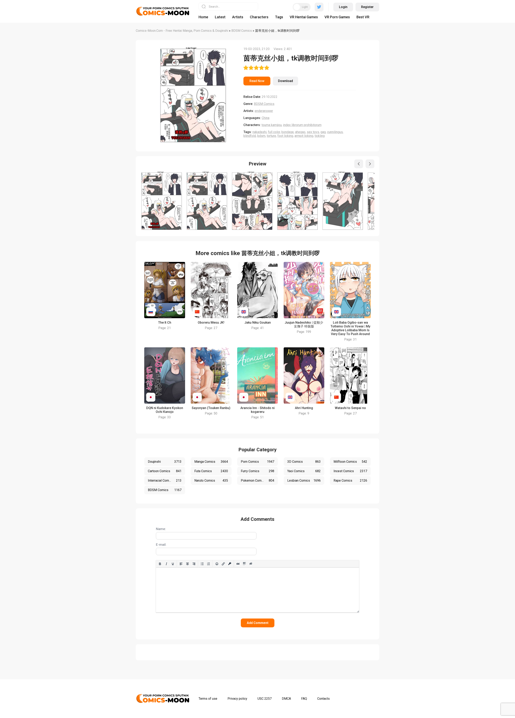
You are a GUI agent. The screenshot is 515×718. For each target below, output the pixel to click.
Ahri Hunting (304, 408)
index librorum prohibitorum (302, 125)
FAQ (304, 699)
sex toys (313, 132)
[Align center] (187, 563)
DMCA (286, 699)
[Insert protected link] (230, 563)
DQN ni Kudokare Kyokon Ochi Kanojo (164, 410)
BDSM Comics (264, 104)
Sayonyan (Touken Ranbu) (211, 408)
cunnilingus (335, 132)
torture (271, 136)
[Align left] (181, 563)
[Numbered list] (208, 563)
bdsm (261, 136)
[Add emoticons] (217, 563)
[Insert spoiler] (244, 563)
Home (203, 17)
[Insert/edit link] (223, 563)
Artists (237, 17)
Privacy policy (237, 699)
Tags (279, 17)
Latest (220, 17)
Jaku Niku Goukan (257, 322)
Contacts (323, 699)
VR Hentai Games (304, 17)
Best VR (362, 17)
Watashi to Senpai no (350, 408)
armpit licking (304, 136)
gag (323, 132)
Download (285, 81)
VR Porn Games (337, 17)
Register (367, 7)
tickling (320, 136)
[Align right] (194, 563)
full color (274, 132)
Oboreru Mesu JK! (211, 322)
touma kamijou (272, 125)
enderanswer (264, 111)
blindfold (249, 136)
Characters (259, 17)
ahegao (300, 132)
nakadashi (259, 132)
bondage (287, 132)
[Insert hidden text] (251, 563)
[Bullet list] (202, 563)
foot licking (285, 136)
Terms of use (208, 699)
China (265, 118)
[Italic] (166, 563)
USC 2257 (265, 699)
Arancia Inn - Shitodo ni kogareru (257, 410)
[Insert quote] (238, 563)
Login (343, 7)
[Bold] (160, 563)
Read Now (256, 81)
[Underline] (173, 563)
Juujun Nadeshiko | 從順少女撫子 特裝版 (304, 324)
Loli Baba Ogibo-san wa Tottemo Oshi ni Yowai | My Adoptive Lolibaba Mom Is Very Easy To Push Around (350, 328)
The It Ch (164, 322)
